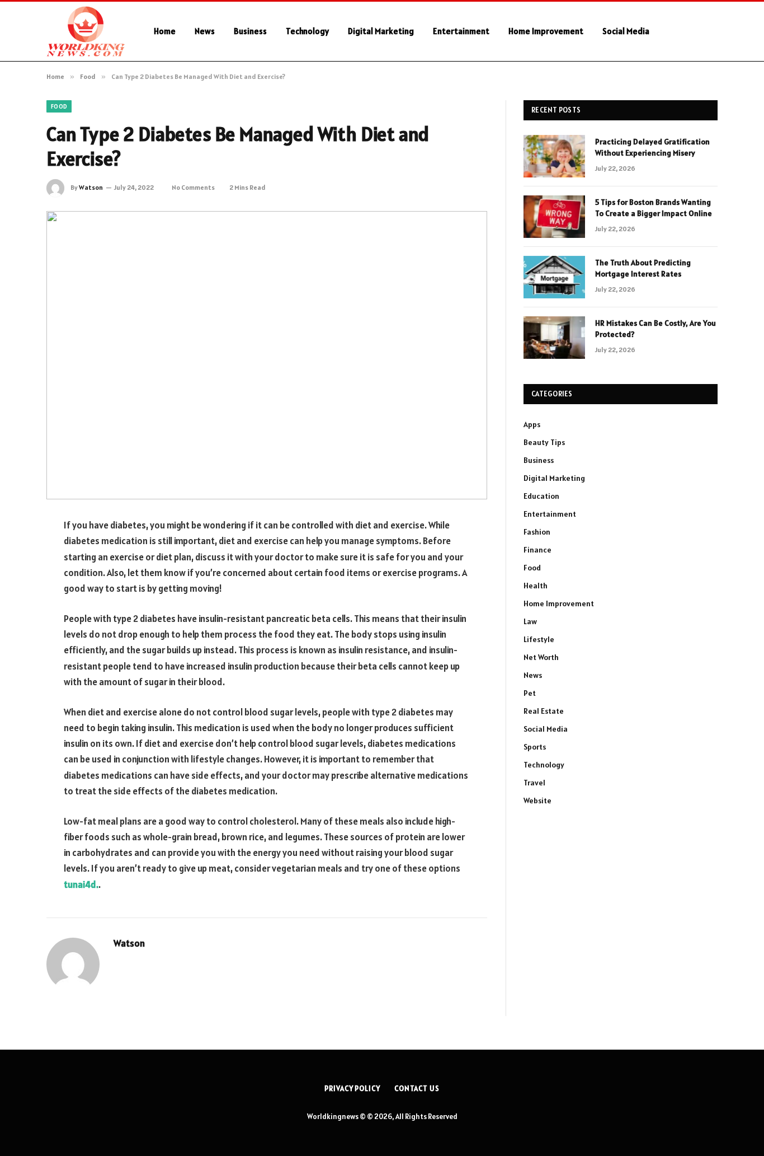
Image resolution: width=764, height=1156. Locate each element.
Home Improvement (545, 31)
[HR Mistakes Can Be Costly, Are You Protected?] (554, 337)
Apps (532, 424)
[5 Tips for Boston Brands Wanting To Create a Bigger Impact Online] (554, 216)
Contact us (417, 1088)
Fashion (537, 532)
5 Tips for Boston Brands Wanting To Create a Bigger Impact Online (653, 207)
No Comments (193, 187)
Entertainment (461, 31)
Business (250, 31)
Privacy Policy (352, 1088)
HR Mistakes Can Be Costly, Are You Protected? (655, 328)
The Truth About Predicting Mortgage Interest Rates (643, 268)
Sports (535, 747)
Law (530, 621)
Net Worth (541, 657)
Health (536, 586)
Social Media (625, 31)
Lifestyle (539, 639)
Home (165, 31)
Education (541, 496)
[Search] (713, 31)
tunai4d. (81, 884)
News (205, 31)
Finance (537, 550)
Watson (91, 187)
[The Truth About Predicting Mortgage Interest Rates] (554, 277)
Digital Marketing (381, 31)
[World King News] (85, 31)
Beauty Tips (544, 442)
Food (59, 106)
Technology (307, 31)
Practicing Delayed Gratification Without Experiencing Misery (652, 147)
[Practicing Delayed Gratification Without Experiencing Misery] (554, 156)
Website (537, 800)
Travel (534, 783)
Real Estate (544, 711)
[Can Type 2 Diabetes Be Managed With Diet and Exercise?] (266, 355)
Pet (530, 693)
